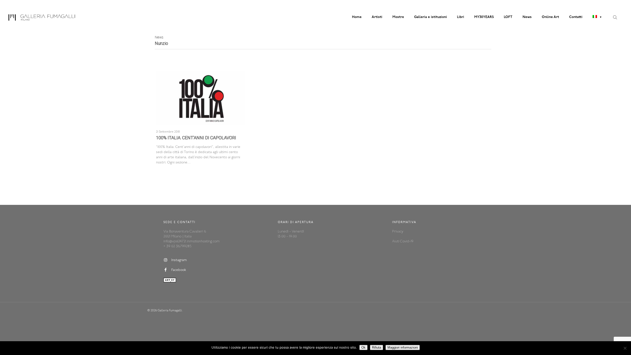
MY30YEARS (484, 17)
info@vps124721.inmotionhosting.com (191, 241)
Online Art (550, 17)
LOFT (508, 17)
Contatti (575, 17)
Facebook (178, 270)
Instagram (179, 260)
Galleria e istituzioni (430, 17)
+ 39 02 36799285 (177, 246)
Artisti (377, 17)
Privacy (397, 231)
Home (357, 17)
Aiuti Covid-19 (402, 241)
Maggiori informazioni (402, 347)
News (527, 17)
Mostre (398, 17)
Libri (460, 17)
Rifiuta (376, 347)
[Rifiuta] (624, 348)
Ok (363, 347)
